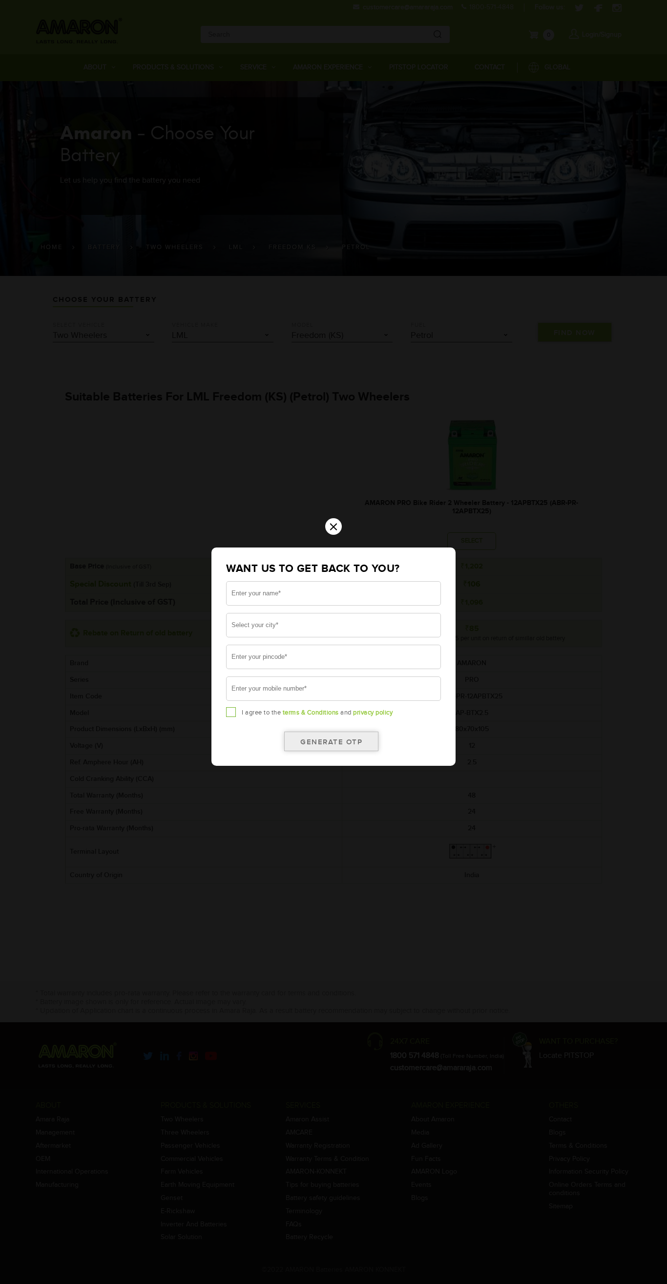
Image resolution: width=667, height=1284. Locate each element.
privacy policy (373, 712)
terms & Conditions (311, 712)
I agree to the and (317, 712)
